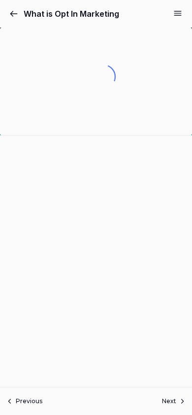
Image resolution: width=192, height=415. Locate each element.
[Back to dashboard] (13, 13)
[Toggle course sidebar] (177, 13)
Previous (29, 401)
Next (169, 401)
